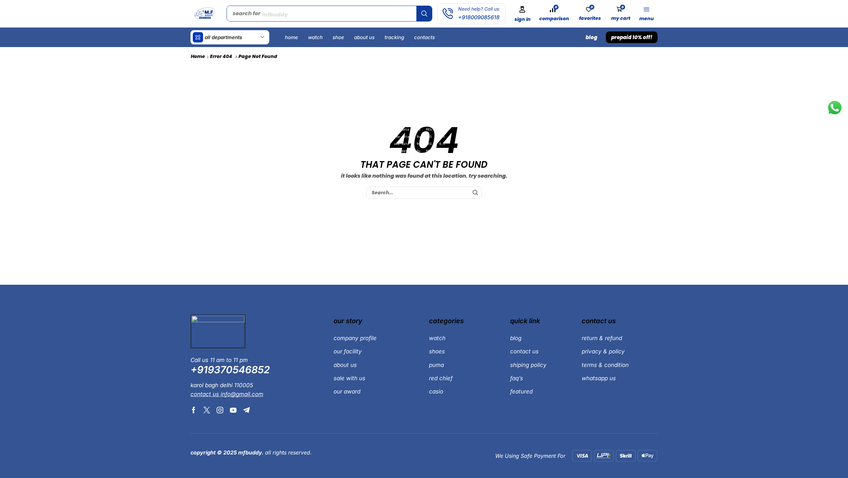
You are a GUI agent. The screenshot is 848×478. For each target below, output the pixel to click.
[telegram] (246, 410)
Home (198, 56)
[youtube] (233, 410)
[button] (522, 14)
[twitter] (206, 410)
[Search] (424, 13)
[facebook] (193, 410)
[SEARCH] (475, 193)
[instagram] (220, 410)
